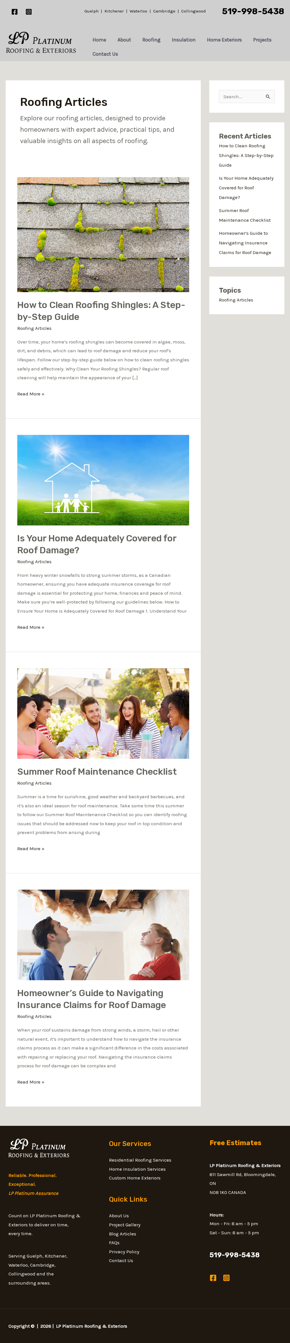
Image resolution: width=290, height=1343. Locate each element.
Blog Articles (122, 1234)
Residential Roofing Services (140, 1160)
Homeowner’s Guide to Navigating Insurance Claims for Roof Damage (245, 242)
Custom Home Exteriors (135, 1178)
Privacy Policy (124, 1251)
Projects (262, 40)
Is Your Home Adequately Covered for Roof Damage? (246, 187)
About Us (119, 1215)
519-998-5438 (253, 11)
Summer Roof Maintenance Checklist (97, 771)
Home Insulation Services (137, 1169)
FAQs (114, 1242)
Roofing (151, 40)
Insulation (184, 40)
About (124, 40)
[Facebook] (14, 12)
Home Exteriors (224, 40)
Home (99, 40)
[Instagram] (28, 12)
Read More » (30, 393)
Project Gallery (124, 1224)
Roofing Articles (34, 328)
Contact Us (105, 54)
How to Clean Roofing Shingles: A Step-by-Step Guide (246, 155)
